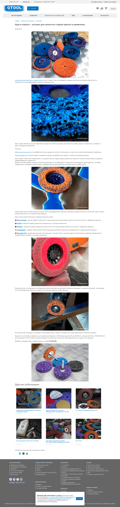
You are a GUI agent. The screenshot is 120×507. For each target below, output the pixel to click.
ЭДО (89, 472)
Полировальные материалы (19, 467)
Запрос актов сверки (94, 467)
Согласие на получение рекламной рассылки (72, 474)
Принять (79, 498)
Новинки (33, 15)
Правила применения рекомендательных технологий (71, 483)
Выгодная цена (40, 474)
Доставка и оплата (96, 1)
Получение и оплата (94, 465)
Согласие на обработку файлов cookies (71, 480)
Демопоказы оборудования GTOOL (98, 470)
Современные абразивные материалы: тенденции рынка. (28, 411)
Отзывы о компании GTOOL (96, 474)
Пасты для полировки (17, 470)
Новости (64, 467)
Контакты (104, 15)
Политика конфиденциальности (71, 469)
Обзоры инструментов (54, 15)
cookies (59, 495)
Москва (64, 491)
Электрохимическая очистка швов (27, 441)
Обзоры (38, 470)
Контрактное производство (96, 469)
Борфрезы (14, 469)
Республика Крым (41, 488)
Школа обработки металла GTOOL (46, 472)
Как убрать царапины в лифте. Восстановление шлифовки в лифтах (58, 441)
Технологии (39, 467)
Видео (38, 469)
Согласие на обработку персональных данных (73, 471)
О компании (87, 15)
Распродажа (16, 15)
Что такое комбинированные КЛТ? (87, 410)
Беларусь (39, 484)
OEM (73, 15)
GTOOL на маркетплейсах (44, 486)
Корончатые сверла (16, 472)
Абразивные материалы (18, 465)
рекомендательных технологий (60, 498)
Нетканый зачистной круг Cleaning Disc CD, (29, 80)
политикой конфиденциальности (62, 497)
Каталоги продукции (42, 465)
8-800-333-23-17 (14, 1)
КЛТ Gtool (79, 441)
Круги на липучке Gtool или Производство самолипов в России (57, 411)
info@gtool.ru (26, 1)
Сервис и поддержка (110, 1)
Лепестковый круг (21, 155)
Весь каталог (14, 474)
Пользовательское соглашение (71, 477)
